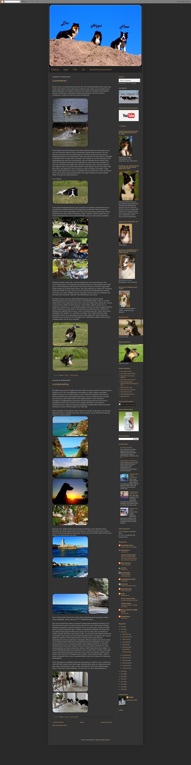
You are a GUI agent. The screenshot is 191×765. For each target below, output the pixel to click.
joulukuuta (125, 634)
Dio (83, 69)
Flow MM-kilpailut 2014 (127, 394)
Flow (75, 69)
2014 (122, 676)
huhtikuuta (125, 660)
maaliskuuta (126, 663)
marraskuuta (126, 637)
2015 (122, 674)
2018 (122, 629)
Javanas (123, 568)
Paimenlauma (125, 550)
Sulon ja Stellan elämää (128, 555)
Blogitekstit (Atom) (61, 725)
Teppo (123, 594)
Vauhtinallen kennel (127, 545)
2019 (122, 627)
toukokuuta (125, 658)
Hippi (65, 69)
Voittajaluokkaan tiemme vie (134, 492)
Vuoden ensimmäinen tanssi (128, 585)
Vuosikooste (124, 552)
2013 (122, 679)
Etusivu (55, 69)
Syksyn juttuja (125, 613)
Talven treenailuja (125, 564)
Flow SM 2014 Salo (126, 392)
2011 (122, 684)
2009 (122, 689)
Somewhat (124, 584)
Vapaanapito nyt (125, 595)
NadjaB (131, 697)
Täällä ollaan (124, 581)
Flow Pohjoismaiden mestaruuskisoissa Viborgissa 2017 (129, 383)
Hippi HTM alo (124, 396)
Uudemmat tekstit (58, 722)
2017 (122, 632)
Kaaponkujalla (125, 573)
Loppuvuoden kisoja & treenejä (129, 600)
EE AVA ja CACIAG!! (126, 447)
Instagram (123, 126)
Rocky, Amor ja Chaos (128, 598)
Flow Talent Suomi (125, 371)
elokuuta (125, 644)
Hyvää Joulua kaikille (133, 509)
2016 (122, 671)
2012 (122, 681)
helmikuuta (125, 665)
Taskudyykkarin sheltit (128, 579)
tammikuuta (126, 668)
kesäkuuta (125, 655)
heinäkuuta (125, 647)
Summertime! (59, 80)
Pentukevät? (124, 569)
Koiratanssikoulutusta (100, 69)
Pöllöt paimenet (126, 563)
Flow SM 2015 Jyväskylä (127, 389)
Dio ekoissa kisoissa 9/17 (128, 380)
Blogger (107, 740)
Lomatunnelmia (60, 384)
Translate (133, 83)
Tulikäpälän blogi (126, 589)
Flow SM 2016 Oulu (126, 387)
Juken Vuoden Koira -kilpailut (129, 547)
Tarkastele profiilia (132, 700)
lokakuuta (125, 639)
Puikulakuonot (125, 616)
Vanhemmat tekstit (106, 722)
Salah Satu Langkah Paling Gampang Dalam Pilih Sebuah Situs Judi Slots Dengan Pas (129, 558)
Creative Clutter (126, 603)
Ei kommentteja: (74, 375)
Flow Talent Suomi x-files (127, 373)
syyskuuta (125, 642)
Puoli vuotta (124, 618)
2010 (122, 687)
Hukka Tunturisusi (126, 590)
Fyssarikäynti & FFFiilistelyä (128, 461)
